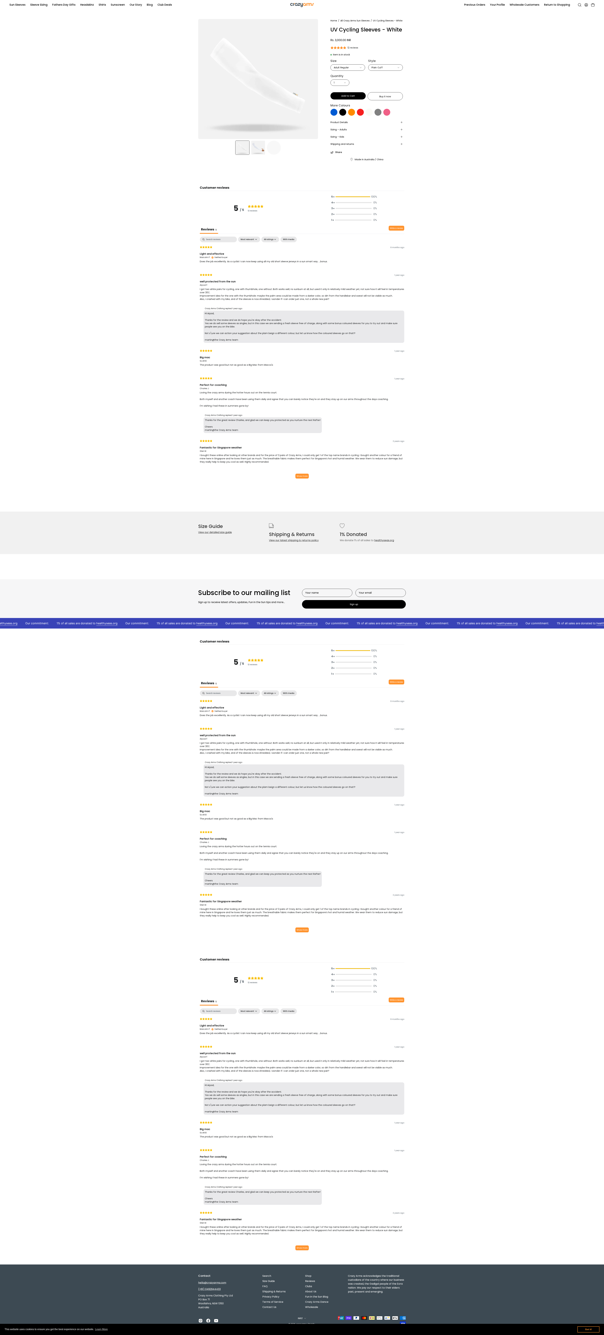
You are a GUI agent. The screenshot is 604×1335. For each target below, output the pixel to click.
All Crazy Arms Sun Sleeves (355, 20)
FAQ (265, 1286)
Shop (308, 1276)
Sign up (354, 604)
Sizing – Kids (337, 136)
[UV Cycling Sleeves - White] (242, 148)
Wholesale (311, 1307)
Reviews (310, 1281)
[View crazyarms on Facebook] (208, 1320)
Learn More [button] (101, 1329)
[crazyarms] (302, 4)
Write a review (396, 228)
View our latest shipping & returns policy (294, 540)
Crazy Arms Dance (316, 1302)
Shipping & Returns (274, 1291)
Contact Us (269, 1307)
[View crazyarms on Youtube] (215, 1320)
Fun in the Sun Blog (316, 1296)
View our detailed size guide (215, 532)
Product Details (339, 122)
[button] (135, 5)
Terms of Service (272, 1302)
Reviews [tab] (209, 229)
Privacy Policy (270, 1296)
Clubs (308, 1286)
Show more (302, 476)
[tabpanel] (302, 359)
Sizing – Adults (338, 129)
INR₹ (300, 1318)
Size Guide (268, 1281)
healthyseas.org (384, 540)
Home (333, 20)
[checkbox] (288, 239)
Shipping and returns (342, 144)
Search (266, 1276)
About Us (310, 1291)
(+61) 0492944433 (209, 1289)
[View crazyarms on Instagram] (200, 1320)
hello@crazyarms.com (212, 1282)
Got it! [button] (588, 1329)
